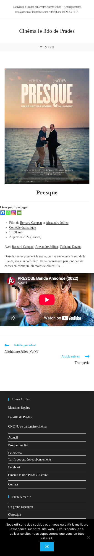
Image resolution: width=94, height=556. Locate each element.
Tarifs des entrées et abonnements (29, 459)
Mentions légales (19, 407)
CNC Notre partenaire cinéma (27, 426)
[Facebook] (2, 212)
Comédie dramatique (22, 227)
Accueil (13, 437)
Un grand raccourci (20, 507)
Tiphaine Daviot (70, 246)
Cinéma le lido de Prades (47, 31)
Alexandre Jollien (57, 222)
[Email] (19, 212)
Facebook (14, 467)
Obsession (14, 514)
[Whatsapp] (8, 212)
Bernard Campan (31, 222)
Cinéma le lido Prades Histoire (28, 475)
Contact (13, 484)
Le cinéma (15, 453)
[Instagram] (13, 212)
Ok (47, 546)
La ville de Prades (19, 417)
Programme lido (18, 445)
